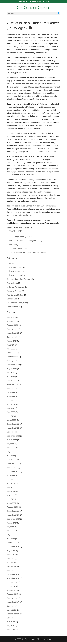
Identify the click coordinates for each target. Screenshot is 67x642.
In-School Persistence (15, 287)
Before (9, 263)
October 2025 (12, 337)
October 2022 (12, 432)
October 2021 (12, 479)
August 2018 (12, 586)
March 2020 (11, 543)
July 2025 (10, 345)
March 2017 (11, 610)
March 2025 (11, 353)
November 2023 (13, 396)
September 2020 (13, 519)
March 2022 (11, 460)
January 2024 (12, 388)
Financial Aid (12, 283)
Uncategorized (12, 307)
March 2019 (11, 566)
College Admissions (14, 267)
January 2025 (12, 361)
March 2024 (11, 380)
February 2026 (12, 325)
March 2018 (11, 590)
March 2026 (11, 321)
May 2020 (10, 535)
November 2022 (13, 428)
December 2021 (13, 471)
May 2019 (10, 558)
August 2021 (12, 483)
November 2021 (13, 475)
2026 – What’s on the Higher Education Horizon (27, 253)
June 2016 (11, 630)
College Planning (13, 271)
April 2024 (11, 377)
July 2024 (10, 373)
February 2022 (12, 464)
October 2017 (12, 606)
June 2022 (11, 448)
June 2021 (11, 491)
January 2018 (12, 598)
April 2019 (11, 562)
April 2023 (11, 416)
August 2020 (12, 523)
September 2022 (13, 436)
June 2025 (11, 349)
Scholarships (12, 299)
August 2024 (12, 369)
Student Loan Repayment (17, 303)
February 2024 (12, 384)
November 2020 (13, 515)
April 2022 (11, 456)
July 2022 (10, 444)
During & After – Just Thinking (18, 279)
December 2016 (13, 614)
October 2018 (12, 582)
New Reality (13, 245)
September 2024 (13, 365)
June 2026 (11, 317)
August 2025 (12, 341)
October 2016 (12, 618)
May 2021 (10, 495)
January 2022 (12, 467)
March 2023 (11, 420)
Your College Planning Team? (20, 237)
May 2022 (10, 452)
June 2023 (11, 412)
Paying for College (14, 291)
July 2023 (10, 408)
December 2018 (13, 574)
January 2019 (12, 570)
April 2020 (11, 539)
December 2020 (13, 511)
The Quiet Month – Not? (17, 249)
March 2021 (11, 503)
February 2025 (12, 357)
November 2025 (13, 333)
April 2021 (11, 499)
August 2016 (12, 622)
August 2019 (12, 551)
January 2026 (12, 329)
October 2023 (12, 400)
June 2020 (11, 531)
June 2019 (11, 555)
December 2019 (13, 547)
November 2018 (13, 578)
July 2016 (10, 626)
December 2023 (13, 392)
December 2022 (13, 424)
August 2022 (12, 440)
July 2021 (10, 487)
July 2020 (10, 527)
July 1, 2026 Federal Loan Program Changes (26, 241)
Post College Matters (15, 295)
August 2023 (12, 404)
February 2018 (12, 594)
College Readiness (14, 275)
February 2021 (12, 507)
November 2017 (13, 602)
